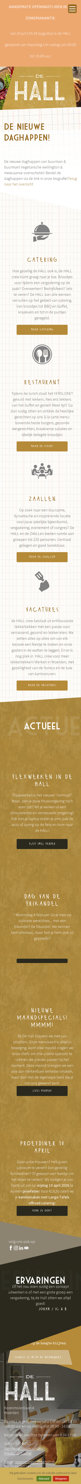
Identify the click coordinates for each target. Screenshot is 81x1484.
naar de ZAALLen (42, 557)
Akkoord (44, 1478)
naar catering (42, 329)
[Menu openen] (72, 8)
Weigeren (61, 1478)
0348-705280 (21, 1466)
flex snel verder (42, 844)
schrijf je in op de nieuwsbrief (37, 1357)
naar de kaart (42, 446)
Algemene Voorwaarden (23, 1448)
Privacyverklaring (17, 1453)
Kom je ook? (42, 1210)
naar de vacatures (42, 685)
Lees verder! (42, 1091)
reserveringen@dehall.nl (35, 1461)
